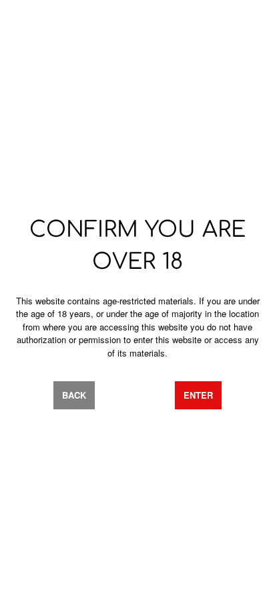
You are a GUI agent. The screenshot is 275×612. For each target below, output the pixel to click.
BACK (74, 395)
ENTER (198, 395)
